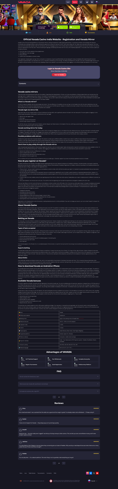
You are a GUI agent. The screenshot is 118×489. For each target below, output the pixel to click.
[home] (24, 2)
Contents (49, 473)
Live (26, 473)
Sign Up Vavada (59, 74)
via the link (81, 318)
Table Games (32, 473)
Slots (21, 473)
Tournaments (41, 473)
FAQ (55, 473)
